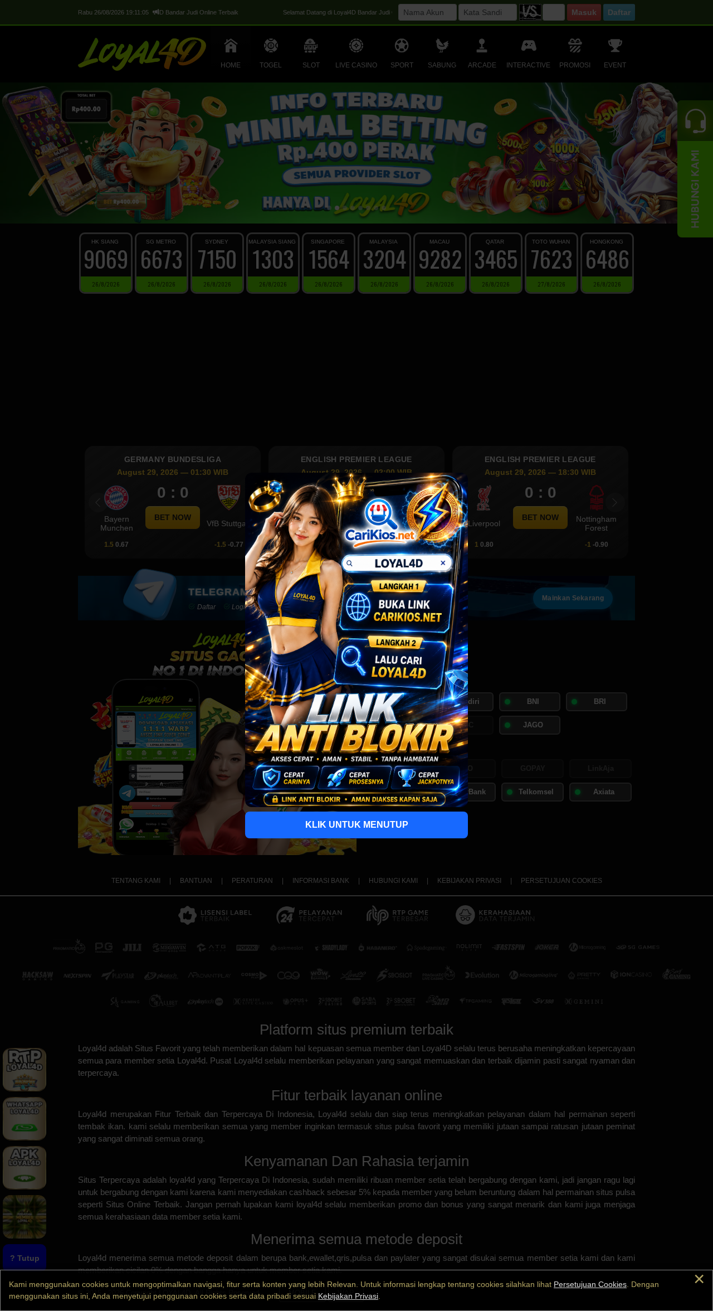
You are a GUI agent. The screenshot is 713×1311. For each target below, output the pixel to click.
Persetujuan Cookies (590, 1284)
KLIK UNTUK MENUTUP (356, 824)
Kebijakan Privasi (348, 1295)
